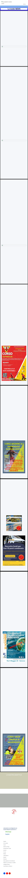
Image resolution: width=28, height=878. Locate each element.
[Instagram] (7, 873)
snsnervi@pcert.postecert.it (9, 829)
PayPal (7, 834)
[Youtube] (10, 873)
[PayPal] (4, 834)
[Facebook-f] (4, 873)
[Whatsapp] (4, 832)
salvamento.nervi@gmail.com (10, 828)
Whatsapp (8, 831)
